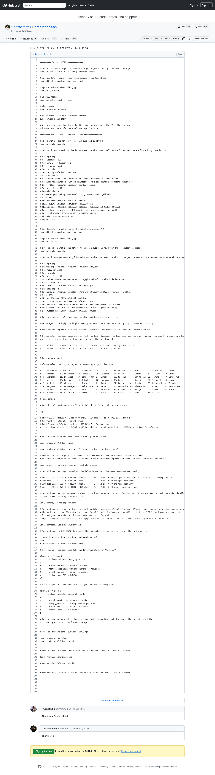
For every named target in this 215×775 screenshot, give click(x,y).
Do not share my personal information (160, 766)
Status (93, 766)
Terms (65, 766)
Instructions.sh (45, 27)
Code (13, 38)
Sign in (194, 5)
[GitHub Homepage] (40, 767)
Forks (70, 38)
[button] (183, 39)
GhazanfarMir (21, 27)
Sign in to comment (131, 751)
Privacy (74, 766)
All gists (72, 5)
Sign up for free (44, 751)
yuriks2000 (48, 709)
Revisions (30, 38)
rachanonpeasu (50, 728)
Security (83, 766)
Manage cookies (134, 766)
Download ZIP (201, 38)
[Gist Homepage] (12, 5)
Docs (113, 766)
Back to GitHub (87, 5)
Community (103, 766)
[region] (107, 375)
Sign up (206, 5)
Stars (50, 38)
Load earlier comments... (112, 700)
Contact (121, 766)
